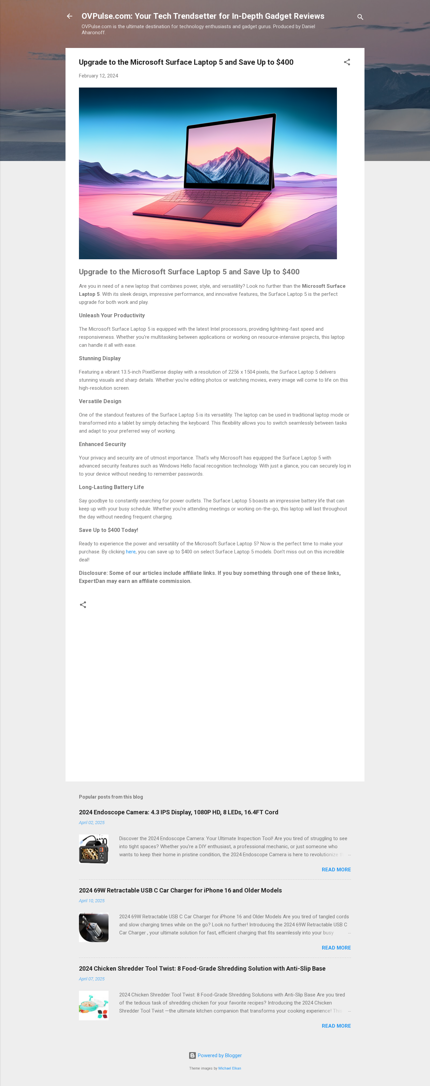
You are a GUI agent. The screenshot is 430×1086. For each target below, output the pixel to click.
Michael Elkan (229, 1068)
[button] (347, 63)
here (131, 552)
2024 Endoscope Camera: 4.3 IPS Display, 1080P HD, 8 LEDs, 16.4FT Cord (178, 812)
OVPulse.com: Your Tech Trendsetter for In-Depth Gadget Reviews (203, 16)
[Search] (360, 18)
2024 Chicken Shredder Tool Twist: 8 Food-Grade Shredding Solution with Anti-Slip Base (202, 968)
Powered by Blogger (219, 1055)
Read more (336, 870)
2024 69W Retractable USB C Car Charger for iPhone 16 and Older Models (180, 890)
